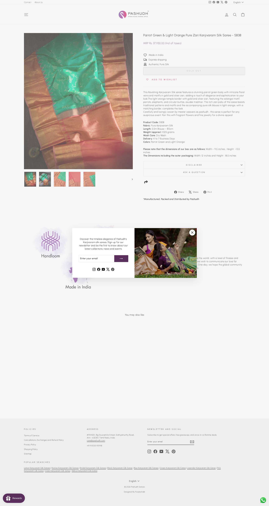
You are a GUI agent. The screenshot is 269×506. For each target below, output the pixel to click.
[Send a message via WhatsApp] (263, 500)
